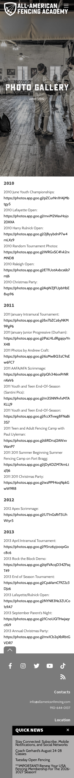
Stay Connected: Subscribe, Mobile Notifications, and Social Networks (42, 743)
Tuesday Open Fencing (32, 760)
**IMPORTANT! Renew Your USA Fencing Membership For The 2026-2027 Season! (42, 769)
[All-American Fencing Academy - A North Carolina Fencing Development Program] (37, 13)
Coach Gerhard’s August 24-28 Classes (38, 752)
